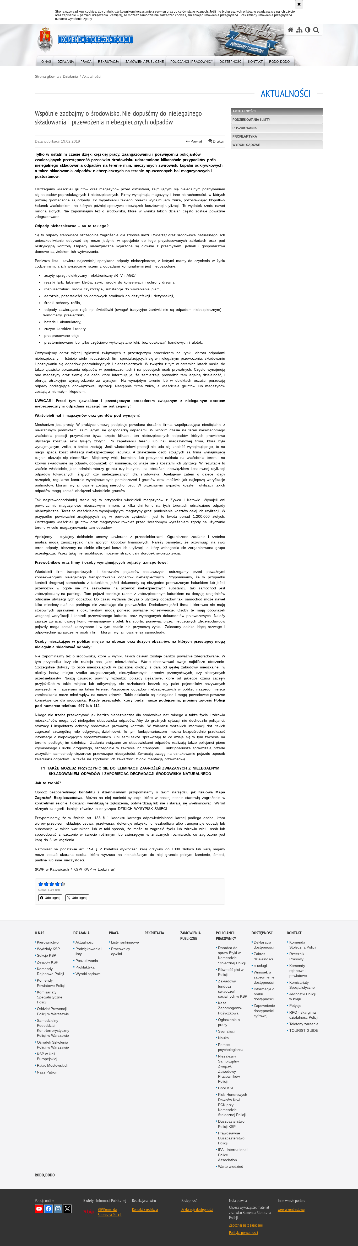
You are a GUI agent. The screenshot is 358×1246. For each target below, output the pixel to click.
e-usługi (260, 966)
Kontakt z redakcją (145, 1209)
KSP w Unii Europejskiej (47, 1056)
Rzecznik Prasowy (296, 956)
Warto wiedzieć (230, 1166)
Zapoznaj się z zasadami (246, 1225)
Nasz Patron (47, 1072)
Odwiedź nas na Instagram (58, 1209)
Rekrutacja (154, 933)
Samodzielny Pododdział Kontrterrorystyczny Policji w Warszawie (53, 1028)
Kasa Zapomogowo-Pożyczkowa (230, 1008)
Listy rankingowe (125, 942)
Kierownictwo (48, 942)
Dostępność (262, 933)
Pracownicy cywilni (120, 951)
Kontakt (294, 933)
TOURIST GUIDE (303, 1030)
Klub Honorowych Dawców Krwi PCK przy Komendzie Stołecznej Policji (232, 1104)
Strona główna (47, 76)
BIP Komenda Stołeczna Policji (109, 1212)
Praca (114, 933)
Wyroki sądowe (246, 145)
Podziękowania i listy (251, 120)
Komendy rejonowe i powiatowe (298, 971)
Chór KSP (226, 1088)
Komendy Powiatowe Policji (51, 982)
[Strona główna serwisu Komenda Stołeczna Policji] (291, 30)
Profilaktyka (244, 136)
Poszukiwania (244, 128)
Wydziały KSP (48, 949)
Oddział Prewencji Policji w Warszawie (53, 1011)
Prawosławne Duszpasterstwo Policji (231, 1138)
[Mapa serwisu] (299, 30)
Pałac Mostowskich (52, 1065)
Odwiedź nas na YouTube (39, 1209)
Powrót (196, 141)
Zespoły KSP (47, 962)
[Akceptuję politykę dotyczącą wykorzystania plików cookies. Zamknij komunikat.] (299, 4)
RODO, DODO (45, 1175)
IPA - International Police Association (232, 1155)
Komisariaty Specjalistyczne (302, 985)
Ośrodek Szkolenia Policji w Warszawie (53, 1044)
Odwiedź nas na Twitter (67, 1209)
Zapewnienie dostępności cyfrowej (264, 1010)
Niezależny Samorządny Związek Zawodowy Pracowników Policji (229, 1068)
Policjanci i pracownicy (226, 935)
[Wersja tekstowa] (308, 30)
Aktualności (91, 76)
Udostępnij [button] (52, 898)
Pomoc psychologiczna (230, 1047)
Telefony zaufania (303, 1024)
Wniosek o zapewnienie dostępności (264, 977)
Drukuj (218, 141)
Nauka (223, 1038)
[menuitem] (46, 60)
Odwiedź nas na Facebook (48, 1209)
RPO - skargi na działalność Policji (303, 1014)
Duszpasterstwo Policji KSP (231, 1123)
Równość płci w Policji (230, 972)
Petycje (295, 1005)
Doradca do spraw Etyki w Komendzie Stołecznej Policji (232, 955)
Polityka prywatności (243, 1232)
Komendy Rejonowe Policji (50, 971)
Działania (70, 76)
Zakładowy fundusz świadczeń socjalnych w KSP (232, 988)
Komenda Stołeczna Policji (302, 944)
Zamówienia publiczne (190, 935)
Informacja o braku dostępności (264, 994)
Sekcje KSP (46, 955)
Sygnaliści (226, 1031)
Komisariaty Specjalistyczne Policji (49, 997)
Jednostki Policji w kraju (302, 996)
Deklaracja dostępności (264, 944)
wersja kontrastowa (291, 1209)
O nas (39, 933)
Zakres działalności (263, 956)
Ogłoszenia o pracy (229, 1022)
